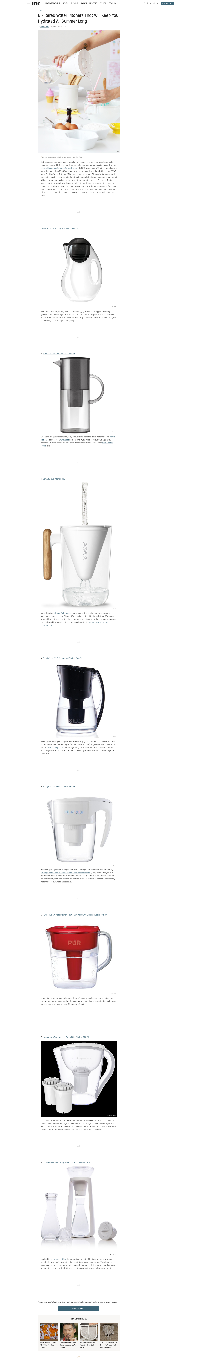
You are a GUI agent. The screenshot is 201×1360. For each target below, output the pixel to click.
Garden (84, 3)
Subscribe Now (77, 1308)
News (40, 11)
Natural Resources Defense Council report (59, 168)
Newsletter (168, 3)
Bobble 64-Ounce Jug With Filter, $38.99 (60, 228)
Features (112, 3)
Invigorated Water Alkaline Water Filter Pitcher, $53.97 (66, 1037)
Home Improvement (52, 3)
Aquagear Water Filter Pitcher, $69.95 (59, 787)
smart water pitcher (55, 748)
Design (65, 3)
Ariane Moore (44, 27)
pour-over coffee (58, 1259)
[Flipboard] (150, 3)
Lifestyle (93, 3)
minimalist (64, 440)
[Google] (154, 3)
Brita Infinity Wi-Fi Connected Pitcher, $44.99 (62, 658)
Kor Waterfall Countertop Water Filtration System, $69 (66, 1162)
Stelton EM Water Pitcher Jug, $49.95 (59, 354)
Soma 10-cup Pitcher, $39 (54, 479)
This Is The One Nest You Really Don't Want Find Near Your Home (108, 1345)
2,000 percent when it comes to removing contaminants (65, 873)
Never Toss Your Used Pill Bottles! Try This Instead (48, 1345)
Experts (103, 3)
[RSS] (157, 3)
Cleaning (74, 3)
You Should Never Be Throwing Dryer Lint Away (87, 1345)
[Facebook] (144, 3)
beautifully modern (63, 613)
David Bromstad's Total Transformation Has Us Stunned (68, 1345)
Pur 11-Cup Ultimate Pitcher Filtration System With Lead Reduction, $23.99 (75, 915)
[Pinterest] (147, 3)
